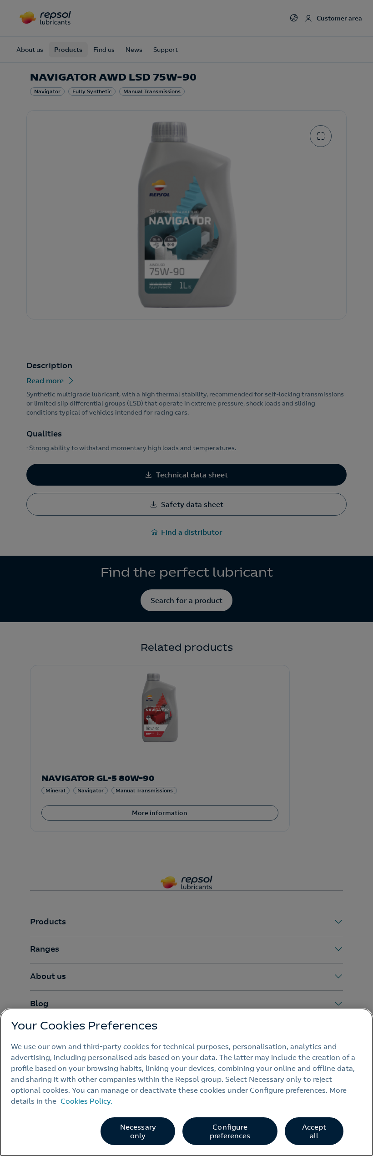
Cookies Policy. (86, 1100)
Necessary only (138, 1131)
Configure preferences (230, 1131)
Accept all (314, 1131)
